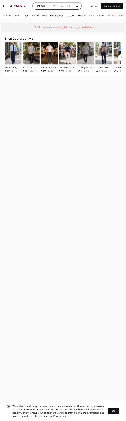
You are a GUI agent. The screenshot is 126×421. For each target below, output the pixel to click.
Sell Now (93, 5)
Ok (113, 411)
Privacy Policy (60, 416)
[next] (121, 57)
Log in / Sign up (111, 5)
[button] (42, 6)
